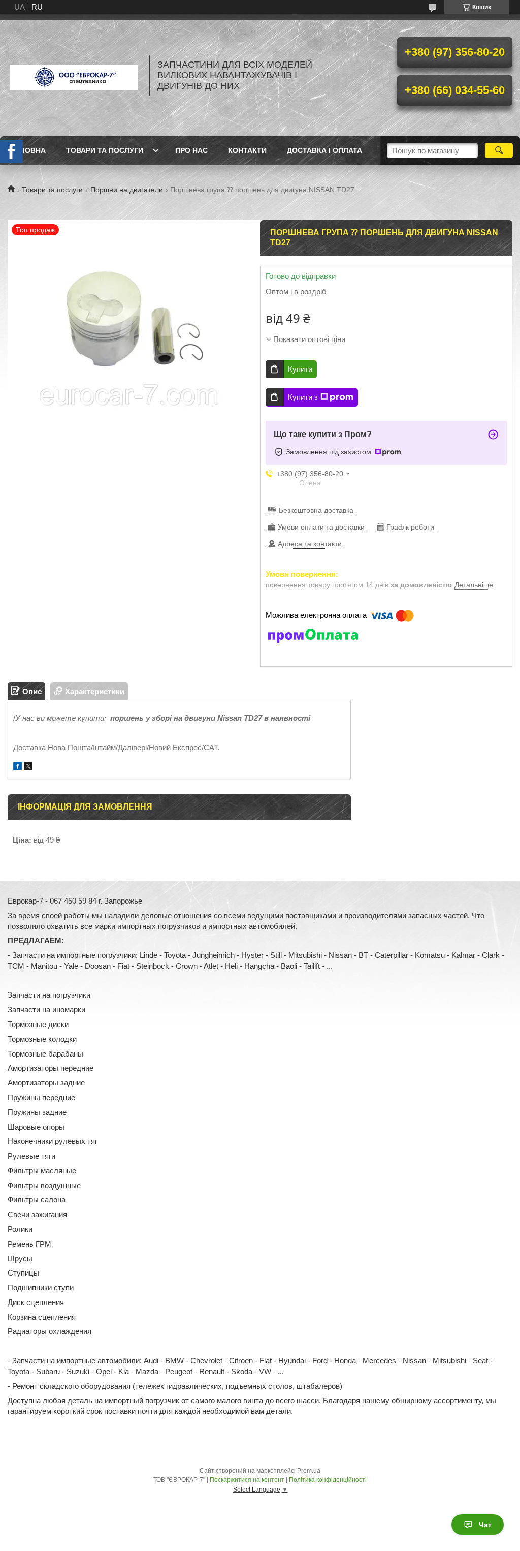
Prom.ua (308, 1470)
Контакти (247, 150)
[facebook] (17, 767)
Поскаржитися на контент (247, 1479)
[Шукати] (499, 150)
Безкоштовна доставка (316, 510)
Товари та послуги (104, 150)
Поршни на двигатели (126, 189)
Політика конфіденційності (328, 1479)
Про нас (191, 150)
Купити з (303, 397)
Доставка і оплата (324, 150)
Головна (28, 150)
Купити (300, 369)
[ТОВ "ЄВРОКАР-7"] (74, 75)
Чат (485, 1525)
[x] (28, 767)
